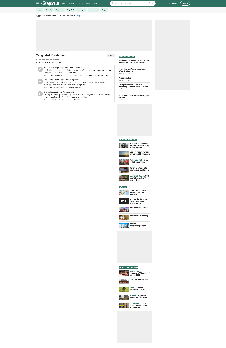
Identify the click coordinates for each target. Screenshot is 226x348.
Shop (95, 3)
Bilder (88, 3)
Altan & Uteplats (75, 87)
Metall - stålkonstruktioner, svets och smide (93, 75)
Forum (80, 3)
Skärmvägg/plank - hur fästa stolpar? (59, 92)
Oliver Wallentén (56, 75)
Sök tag (110, 55)
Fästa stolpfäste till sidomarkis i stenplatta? (61, 80)
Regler (79, 16)
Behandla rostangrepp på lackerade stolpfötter (63, 68)
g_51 (51, 87)
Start (63, 3)
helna (52, 100)
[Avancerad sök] (152, 3)
